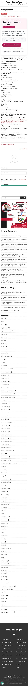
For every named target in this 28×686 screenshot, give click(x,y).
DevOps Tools (4, 438)
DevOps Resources (7, 661)
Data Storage (4, 410)
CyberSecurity (4, 403)
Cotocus (22, 682)
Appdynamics (4, 328)
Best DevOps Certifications (21, 661)
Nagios (2, 532)
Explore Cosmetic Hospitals (12, 44)
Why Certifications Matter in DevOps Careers (14, 236)
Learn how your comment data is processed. (13, 180)
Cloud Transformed (6, 372)
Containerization (5, 384)
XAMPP (2, 602)
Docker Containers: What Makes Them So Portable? (13, 293)
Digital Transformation (6, 450)
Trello (2, 592)
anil (19, 16)
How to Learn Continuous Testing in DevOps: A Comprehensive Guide (14, 240)
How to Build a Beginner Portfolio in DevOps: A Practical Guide (14, 250)
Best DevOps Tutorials (21, 658)
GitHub (2, 469)
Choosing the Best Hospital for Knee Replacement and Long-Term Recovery (12, 270)
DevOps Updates (5, 441)
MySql (2, 529)
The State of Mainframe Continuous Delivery (13, 307)
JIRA (2, 501)
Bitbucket (3, 353)
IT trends (3, 495)
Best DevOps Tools (7, 655)
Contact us (19, 664)
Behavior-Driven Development (8, 350)
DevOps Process (5, 435)
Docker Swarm (4, 457)
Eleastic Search (5, 460)
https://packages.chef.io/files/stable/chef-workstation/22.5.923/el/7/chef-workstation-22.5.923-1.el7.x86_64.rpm (14, 121)
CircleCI (3, 365)
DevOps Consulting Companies (21, 642)
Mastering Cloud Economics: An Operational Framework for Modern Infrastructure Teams (14, 281)
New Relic (3, 535)
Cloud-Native (4, 378)
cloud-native (4, 375)
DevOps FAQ (5, 639)
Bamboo (3, 347)
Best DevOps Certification (8, 642)
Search (23, 198)
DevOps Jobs (20, 655)
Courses (3, 400)
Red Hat (3, 554)
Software (3, 567)
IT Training (3, 491)
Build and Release (5, 356)
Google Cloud (4, 482)
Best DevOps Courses (8, 645)
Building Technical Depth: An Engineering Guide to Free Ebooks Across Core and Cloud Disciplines (13, 275)
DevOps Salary (6, 649)
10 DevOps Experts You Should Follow (11, 310)
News (2, 539)
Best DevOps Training (21, 652)
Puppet (3, 551)
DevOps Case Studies (21, 639)
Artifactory (3, 337)
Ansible (3, 325)
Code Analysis (4, 381)
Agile (2, 318)
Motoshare (3, 526)
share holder (4, 564)
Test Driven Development (7, 586)
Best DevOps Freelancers (21, 645)
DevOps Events (5, 428)
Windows (3, 598)
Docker (3, 454)
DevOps (4, 13)
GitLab (2, 472)
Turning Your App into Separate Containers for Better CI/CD (13, 303)
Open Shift (22, 149)
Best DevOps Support (21, 649)
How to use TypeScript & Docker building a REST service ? (13, 298)
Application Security (6, 331)
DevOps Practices (7, 658)
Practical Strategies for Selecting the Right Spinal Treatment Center (13, 260)
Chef (2, 359)
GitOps (3, 476)
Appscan (3, 334)
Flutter (2, 466)
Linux (2, 510)
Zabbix (2, 605)
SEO (2, 557)
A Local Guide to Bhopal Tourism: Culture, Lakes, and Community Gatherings (12, 255)
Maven (2, 513)
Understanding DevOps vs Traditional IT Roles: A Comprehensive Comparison (14, 245)
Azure (2, 343)
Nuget (2, 545)
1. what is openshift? (8, 144)
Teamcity (3, 580)
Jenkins (3, 498)
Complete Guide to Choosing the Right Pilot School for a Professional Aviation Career (13, 265)
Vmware (3, 595)
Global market (4, 479)
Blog (17, 667)
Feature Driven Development (8, 463)
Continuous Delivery (6, 387)
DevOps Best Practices (6, 422)
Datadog (3, 416)
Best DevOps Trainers (8, 652)
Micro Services (4, 517)
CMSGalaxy (14, 677)
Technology (4, 583)
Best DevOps (14, 2)
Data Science (4, 406)
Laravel (3, 507)
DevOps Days (4, 425)
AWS (2, 340)
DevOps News (4, 432)
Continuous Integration (7, 397)
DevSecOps (4, 444)
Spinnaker (3, 573)
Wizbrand (22, 679)
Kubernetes (4, 504)
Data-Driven (4, 413)
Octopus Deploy (5, 548)
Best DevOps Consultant (8, 664)
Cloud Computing (5, 369)
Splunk (2, 576)
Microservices (4, 520)
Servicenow (4, 561)
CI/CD (2, 362)
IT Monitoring (4, 488)
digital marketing (5, 447)
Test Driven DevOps (6, 589)
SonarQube (4, 570)
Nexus (2, 542)
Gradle (2, 485)
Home (3, 667)
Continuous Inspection (6, 394)
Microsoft (3, 523)
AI (1, 321)
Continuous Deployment (7, 391)
